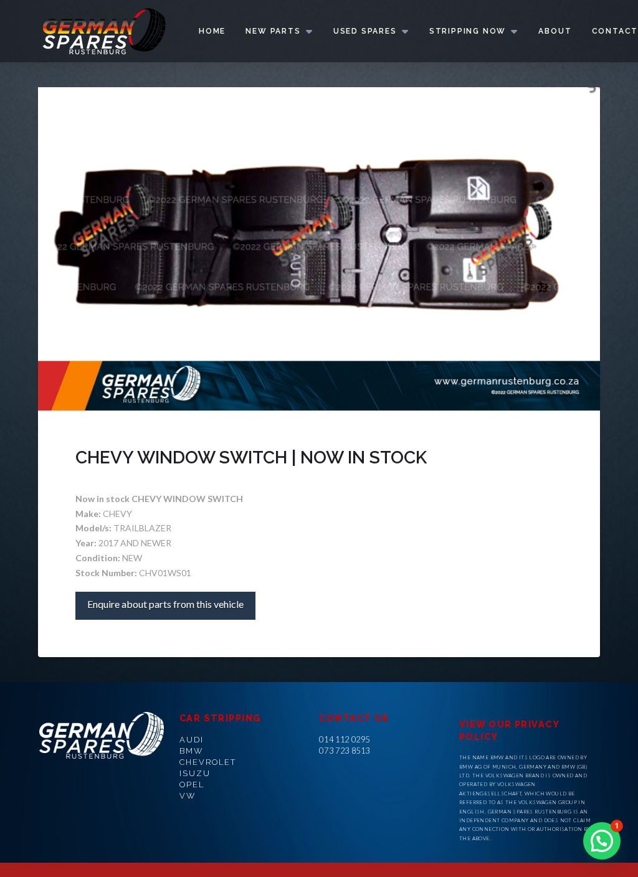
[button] (602, 841)
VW (187, 795)
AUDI (191, 739)
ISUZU (195, 773)
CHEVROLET (207, 762)
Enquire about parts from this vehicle (165, 604)
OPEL (191, 784)
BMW (191, 751)
